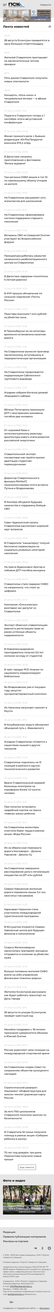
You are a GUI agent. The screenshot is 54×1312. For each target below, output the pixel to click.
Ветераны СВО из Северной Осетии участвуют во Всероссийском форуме (27, 239)
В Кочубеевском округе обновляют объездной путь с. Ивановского (26, 726)
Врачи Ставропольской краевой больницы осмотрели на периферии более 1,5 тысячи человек (24, 787)
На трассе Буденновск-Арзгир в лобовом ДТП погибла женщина (24, 569)
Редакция (9, 1232)
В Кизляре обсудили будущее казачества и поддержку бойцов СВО (25, 505)
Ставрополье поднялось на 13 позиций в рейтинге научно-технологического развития (22, 766)
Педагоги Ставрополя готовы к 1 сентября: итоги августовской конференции (24, 119)
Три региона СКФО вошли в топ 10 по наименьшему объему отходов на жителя (26, 180)
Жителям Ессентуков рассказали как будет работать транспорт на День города (25, 995)
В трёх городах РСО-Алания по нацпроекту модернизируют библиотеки (23, 673)
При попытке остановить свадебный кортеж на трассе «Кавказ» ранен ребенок (22, 810)
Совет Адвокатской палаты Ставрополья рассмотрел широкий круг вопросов (26, 526)
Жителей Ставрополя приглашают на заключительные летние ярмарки (26, 61)
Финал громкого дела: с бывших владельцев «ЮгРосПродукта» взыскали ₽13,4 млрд (24, 139)
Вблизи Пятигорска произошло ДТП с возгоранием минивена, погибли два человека (24, 413)
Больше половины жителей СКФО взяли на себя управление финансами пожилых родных (26, 975)
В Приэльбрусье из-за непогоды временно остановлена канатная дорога (25, 334)
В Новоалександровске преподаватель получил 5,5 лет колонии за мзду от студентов (24, 652)
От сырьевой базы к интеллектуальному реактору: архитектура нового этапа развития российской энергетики (26, 435)
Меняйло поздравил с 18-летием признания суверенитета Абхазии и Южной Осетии (26, 1033)
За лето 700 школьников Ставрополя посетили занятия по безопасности (25, 1115)
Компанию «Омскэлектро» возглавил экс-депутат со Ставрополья (21, 608)
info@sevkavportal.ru (21, 1286)
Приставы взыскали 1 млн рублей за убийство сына (25, 316)
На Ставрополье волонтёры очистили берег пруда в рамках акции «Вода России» (24, 831)
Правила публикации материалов (24, 1236)
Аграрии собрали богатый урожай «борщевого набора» (26, 394)
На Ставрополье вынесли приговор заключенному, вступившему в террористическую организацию (26, 355)
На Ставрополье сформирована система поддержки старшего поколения (24, 218)
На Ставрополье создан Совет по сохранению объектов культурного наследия (26, 1070)
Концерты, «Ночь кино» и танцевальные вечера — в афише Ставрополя (25, 98)
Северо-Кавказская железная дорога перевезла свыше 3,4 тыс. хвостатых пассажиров (25, 892)
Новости (45, 5)
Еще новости (27, 1167)
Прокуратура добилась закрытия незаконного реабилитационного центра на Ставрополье (25, 259)
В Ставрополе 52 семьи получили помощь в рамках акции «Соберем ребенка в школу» (26, 1135)
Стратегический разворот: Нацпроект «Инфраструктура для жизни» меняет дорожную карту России (25, 1092)
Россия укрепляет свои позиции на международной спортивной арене (27, 1052)
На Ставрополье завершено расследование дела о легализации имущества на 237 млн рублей (26, 872)
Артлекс (44, 1308)
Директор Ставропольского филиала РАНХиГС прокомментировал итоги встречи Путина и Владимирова (26, 483)
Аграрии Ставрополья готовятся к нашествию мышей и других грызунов (25, 745)
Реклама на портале (15, 1241)
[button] (6, 1199)
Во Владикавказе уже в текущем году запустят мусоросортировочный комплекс (25, 690)
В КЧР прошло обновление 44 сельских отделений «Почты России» (23, 297)
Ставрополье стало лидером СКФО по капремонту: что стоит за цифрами (26, 587)
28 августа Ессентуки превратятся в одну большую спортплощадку (27, 42)
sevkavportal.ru (16, 1294)
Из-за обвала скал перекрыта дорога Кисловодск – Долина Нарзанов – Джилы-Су (22, 851)
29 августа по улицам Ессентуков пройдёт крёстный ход (25, 1014)
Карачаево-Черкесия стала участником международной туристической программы (22, 913)
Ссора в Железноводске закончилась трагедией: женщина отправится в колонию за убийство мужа (26, 952)
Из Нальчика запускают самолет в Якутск (25, 709)
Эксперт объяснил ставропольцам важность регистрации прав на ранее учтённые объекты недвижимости (26, 630)
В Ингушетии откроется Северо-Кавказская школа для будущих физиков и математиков (24, 930)
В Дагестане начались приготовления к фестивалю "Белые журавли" (22, 160)
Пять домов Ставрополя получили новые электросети (25, 80)
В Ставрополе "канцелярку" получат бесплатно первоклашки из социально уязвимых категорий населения (27, 548)
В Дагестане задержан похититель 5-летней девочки (26, 278)
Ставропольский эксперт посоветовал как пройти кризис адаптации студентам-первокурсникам (24, 459)
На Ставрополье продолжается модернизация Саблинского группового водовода (24, 375)
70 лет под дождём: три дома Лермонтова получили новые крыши (23, 1156)
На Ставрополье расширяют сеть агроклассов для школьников (25, 199)
